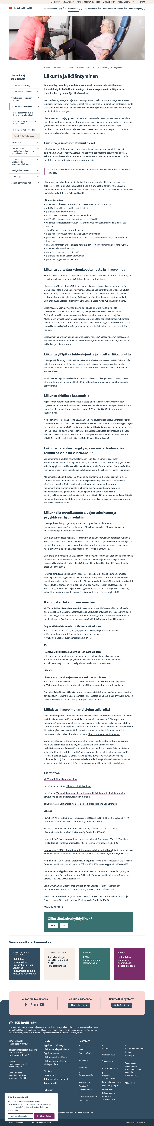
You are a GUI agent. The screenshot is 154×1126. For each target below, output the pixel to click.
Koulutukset (68, 2)
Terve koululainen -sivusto (112, 1082)
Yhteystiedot (109, 2)
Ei (64, 925)
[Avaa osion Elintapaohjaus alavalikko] (143, 8)
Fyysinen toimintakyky (53, 9)
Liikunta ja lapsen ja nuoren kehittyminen (25, 122)
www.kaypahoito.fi (71, 878)
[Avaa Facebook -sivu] (26, 1004)
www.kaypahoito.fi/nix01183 (114, 853)
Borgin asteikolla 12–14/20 (67, 744)
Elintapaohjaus (135, 9)
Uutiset (128, 1052)
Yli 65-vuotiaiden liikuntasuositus (60, 779)
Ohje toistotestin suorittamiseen (104, 734)
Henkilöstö (83, 1067)
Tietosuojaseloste (17, 1122)
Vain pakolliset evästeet (20, 1116)
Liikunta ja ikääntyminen (23, 136)
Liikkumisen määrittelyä (21, 85)
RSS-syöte (122, 1005)
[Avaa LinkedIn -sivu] (36, 1004)
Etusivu (47, 67)
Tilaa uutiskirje (77, 1005)
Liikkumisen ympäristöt (20, 183)
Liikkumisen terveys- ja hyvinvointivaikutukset (23, 113)
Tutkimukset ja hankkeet (88, 2)
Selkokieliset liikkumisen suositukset (21, 99)
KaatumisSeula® (85, 1082)
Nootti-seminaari (108, 1055)
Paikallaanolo (16, 142)
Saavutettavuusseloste (41, 1122)
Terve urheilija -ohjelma (110, 1086)
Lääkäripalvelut (84, 1100)
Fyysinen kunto (91, 9)
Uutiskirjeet (129, 1056)
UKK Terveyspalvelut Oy (134, 1048)
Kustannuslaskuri (85, 1089)
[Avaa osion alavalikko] (64, 8)
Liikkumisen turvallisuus (113, 9)
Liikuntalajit (15, 176)
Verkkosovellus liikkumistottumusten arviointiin (133, 1069)
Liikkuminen (73, 9)
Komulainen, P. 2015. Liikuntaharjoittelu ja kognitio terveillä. (74, 860)
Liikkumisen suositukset (21, 91)
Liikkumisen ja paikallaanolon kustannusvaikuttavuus (20, 161)
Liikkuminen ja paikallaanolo (18, 77)
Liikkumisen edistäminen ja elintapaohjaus (57, 1063)
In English (48, 1089)
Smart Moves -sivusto (110, 1068)
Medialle (105, 1048)
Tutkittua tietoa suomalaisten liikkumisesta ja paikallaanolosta (22, 151)
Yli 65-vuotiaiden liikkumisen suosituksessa (65, 608)
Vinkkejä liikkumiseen (19, 170)
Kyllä (53, 925)
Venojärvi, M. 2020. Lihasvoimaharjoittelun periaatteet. (71, 885)
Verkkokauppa (130, 1063)
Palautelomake (107, 1061)
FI (133, 2)
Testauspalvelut (108, 1089)
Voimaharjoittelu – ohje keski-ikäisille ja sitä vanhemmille (88, 803)
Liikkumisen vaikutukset (21, 106)
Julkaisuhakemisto (86, 1075)
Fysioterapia (83, 1060)
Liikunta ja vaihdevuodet (24, 129)
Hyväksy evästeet (44, 1116)
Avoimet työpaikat (86, 1053)
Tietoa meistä (124, 2)
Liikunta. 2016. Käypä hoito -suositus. (62, 871)
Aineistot (55, 2)
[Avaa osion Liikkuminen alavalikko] (80, 8)
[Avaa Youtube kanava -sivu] (42, 1004)
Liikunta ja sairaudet (80, 125)
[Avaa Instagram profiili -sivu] (30, 1004)
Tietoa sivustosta (108, 1093)
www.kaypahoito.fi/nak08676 (113, 864)
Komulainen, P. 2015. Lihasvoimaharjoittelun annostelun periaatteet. (78, 850)
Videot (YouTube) (131, 1076)
